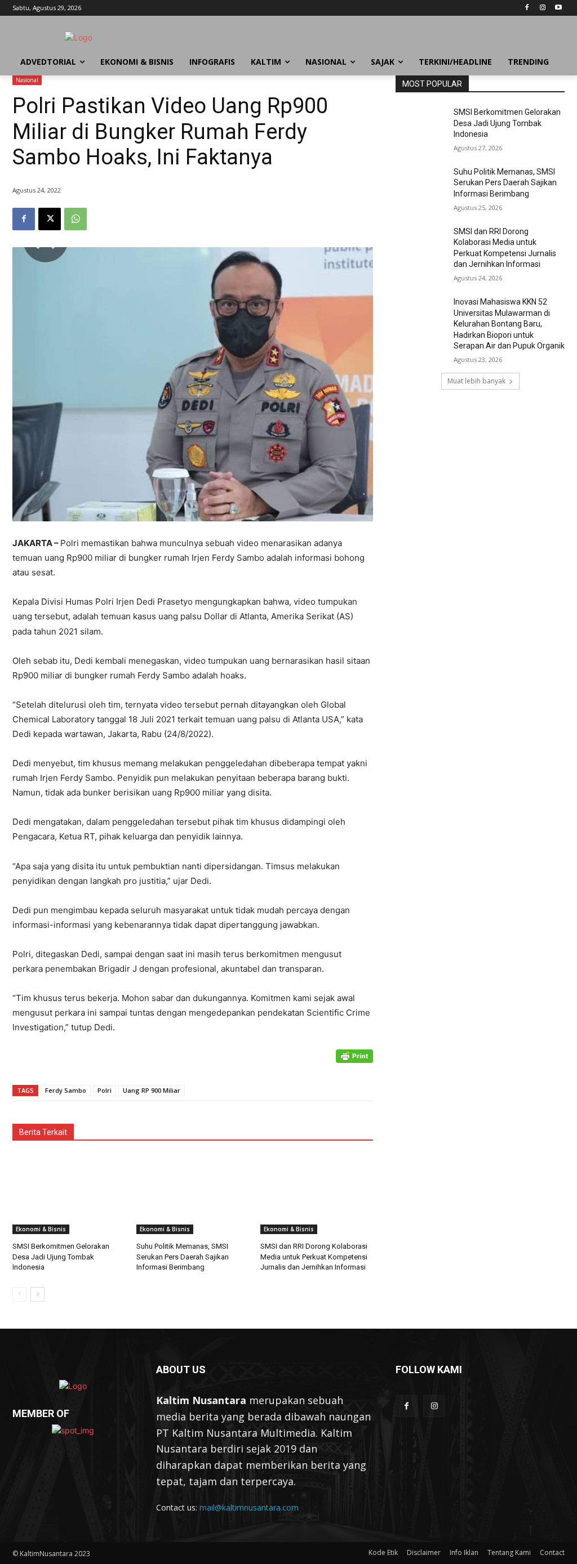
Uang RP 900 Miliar (151, 1090)
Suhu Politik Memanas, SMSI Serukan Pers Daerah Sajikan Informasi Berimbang (182, 1256)
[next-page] (37, 1294)
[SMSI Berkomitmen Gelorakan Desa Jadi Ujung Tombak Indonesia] (68, 1194)
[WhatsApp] (75, 219)
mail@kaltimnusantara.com (249, 1507)
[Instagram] (542, 8)
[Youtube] (558, 8)
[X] (49, 219)
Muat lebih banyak (476, 381)
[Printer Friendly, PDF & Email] (354, 1062)
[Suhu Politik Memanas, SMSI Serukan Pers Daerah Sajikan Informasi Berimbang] (192, 1194)
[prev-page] (19, 1294)
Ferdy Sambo (65, 1090)
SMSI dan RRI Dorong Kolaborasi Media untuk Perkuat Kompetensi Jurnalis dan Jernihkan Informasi (313, 1256)
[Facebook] (527, 8)
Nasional (27, 80)
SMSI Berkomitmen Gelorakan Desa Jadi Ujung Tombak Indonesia (60, 1256)
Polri (104, 1090)
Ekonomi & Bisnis (41, 1229)
